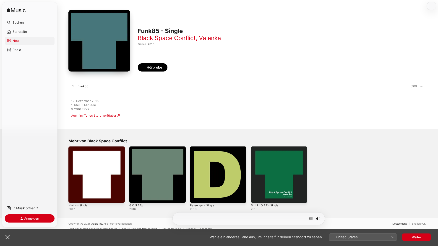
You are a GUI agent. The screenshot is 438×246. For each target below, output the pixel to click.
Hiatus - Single (78, 148)
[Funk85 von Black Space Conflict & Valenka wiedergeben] (73, 86)
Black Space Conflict (167, 37)
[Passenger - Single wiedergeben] (195, 197)
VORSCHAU (410, 86)
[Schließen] (7, 237)
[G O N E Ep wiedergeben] (135, 197)
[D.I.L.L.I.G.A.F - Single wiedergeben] (256, 197)
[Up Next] (311, 218)
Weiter (416, 237)
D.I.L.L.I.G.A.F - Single (266, 148)
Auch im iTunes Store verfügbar (93, 115)
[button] (29, 22)
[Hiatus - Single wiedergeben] (74, 197)
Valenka (210, 37)
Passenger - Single (203, 148)
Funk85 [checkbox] (83, 86)
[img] (16, 10)
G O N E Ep (137, 148)
